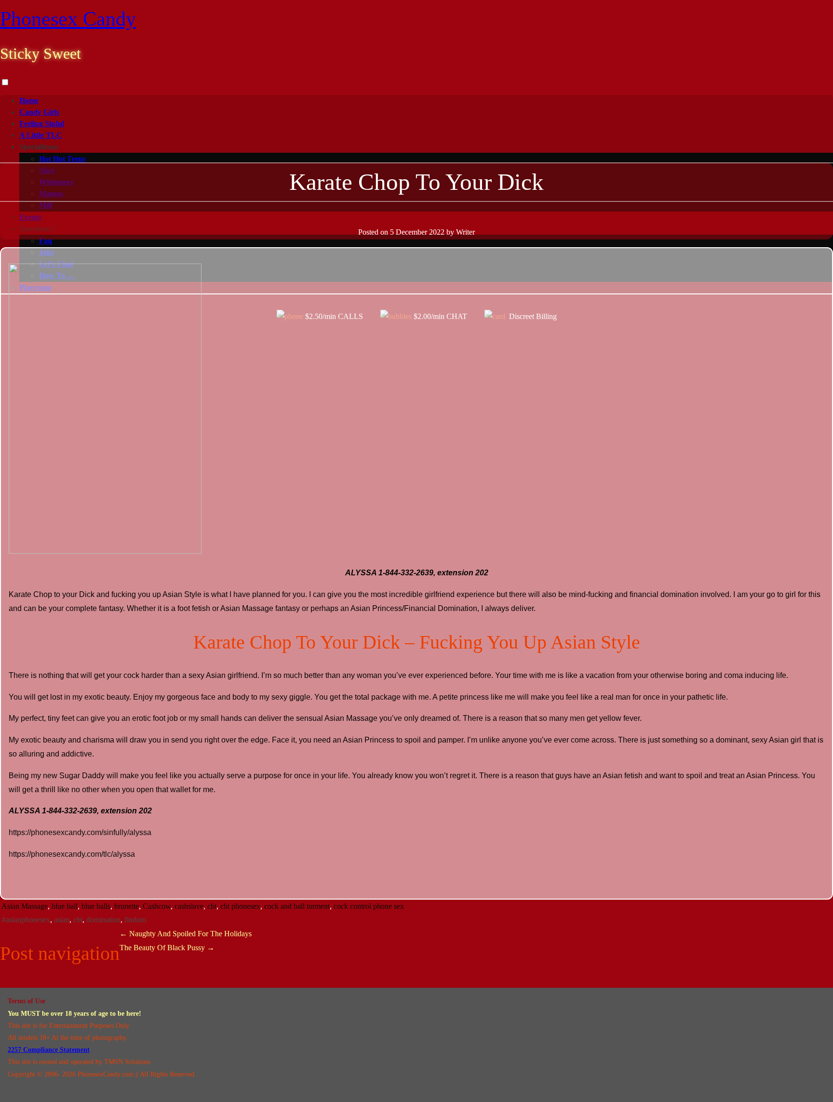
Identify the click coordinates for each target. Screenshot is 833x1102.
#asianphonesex (26, 920)
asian (61, 920)
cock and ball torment (297, 906)
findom (135, 920)
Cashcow (157, 906)
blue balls (95, 906)
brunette (126, 906)
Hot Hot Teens (62, 159)
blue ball (65, 906)
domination (103, 920)
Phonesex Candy (68, 19)
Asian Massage (24, 906)
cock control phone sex (369, 906)
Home (29, 100)
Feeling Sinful (41, 123)
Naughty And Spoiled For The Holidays (186, 933)
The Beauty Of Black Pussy (167, 947)
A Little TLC (40, 135)
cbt (211, 906)
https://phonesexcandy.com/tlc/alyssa (72, 854)
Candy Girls (39, 112)
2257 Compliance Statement (49, 1049)
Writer (465, 232)
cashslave (189, 906)
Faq (45, 241)
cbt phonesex (240, 906)
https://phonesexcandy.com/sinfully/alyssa (80, 832)
